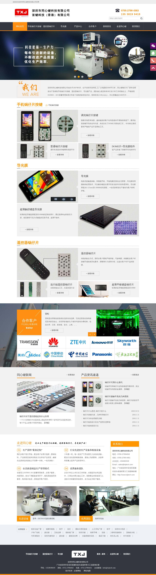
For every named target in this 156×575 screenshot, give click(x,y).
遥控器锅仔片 (49, 26)
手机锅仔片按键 (34, 26)
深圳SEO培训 (120, 529)
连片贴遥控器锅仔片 (61, 284)
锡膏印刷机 (50, 529)
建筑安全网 (73, 536)
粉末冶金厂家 (36, 529)
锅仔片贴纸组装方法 (90, 426)
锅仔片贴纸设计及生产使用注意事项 (96, 422)
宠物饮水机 (130, 532)
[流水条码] (47, 202)
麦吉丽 (46, 532)
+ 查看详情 (90, 135)
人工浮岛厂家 (97, 529)
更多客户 (29, 328)
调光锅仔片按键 (89, 115)
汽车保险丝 (35, 536)
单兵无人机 (114, 536)
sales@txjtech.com (125, 464)
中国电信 (49, 314)
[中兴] (78, 342)
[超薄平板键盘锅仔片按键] (93, 297)
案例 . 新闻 (101, 554)
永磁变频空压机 (88, 536)
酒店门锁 (102, 536)
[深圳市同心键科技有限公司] (79, 554)
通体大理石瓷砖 (81, 529)
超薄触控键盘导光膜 (31, 209)
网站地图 (87, 571)
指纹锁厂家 (70, 532)
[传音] (29, 342)
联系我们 (136, 26)
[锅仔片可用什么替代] (92, 392)
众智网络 (77, 571)
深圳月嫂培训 (49, 536)
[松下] (102, 354)
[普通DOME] (32, 158)
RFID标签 (127, 536)
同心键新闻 (24, 374)
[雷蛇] (126, 354)
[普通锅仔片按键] (47, 142)
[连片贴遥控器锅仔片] (32, 297)
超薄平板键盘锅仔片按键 (123, 284)
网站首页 (20, 26)
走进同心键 (121, 26)
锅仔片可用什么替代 (113, 382)
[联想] (102, 342)
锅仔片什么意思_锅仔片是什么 (94, 411)
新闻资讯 (107, 26)
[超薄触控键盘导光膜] (108, 236)
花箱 (103, 532)
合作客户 (92, 26)
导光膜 (63, 26)
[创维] (126, 342)
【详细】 (46, 423)
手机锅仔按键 (53, 105)
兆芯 (69, 529)
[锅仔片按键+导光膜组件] (93, 158)
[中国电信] (117, 336)
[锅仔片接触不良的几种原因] (92, 406)
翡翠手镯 (93, 532)
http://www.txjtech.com (126, 475)
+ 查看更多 (71, 375)
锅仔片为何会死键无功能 (92, 418)
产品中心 (78, 26)
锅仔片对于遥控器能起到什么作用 (34, 416)
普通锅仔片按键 (59, 146)
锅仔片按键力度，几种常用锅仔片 (96, 415)
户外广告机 (35, 532)
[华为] (53, 342)
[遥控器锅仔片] (47, 280)
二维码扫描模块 (116, 532)
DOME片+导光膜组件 (123, 146)
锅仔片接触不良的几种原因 (116, 396)
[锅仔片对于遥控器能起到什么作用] (46, 412)
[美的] (29, 354)
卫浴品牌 (57, 532)
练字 (61, 529)
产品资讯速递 (90, 374)
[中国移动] (53, 354)
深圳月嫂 (82, 532)
